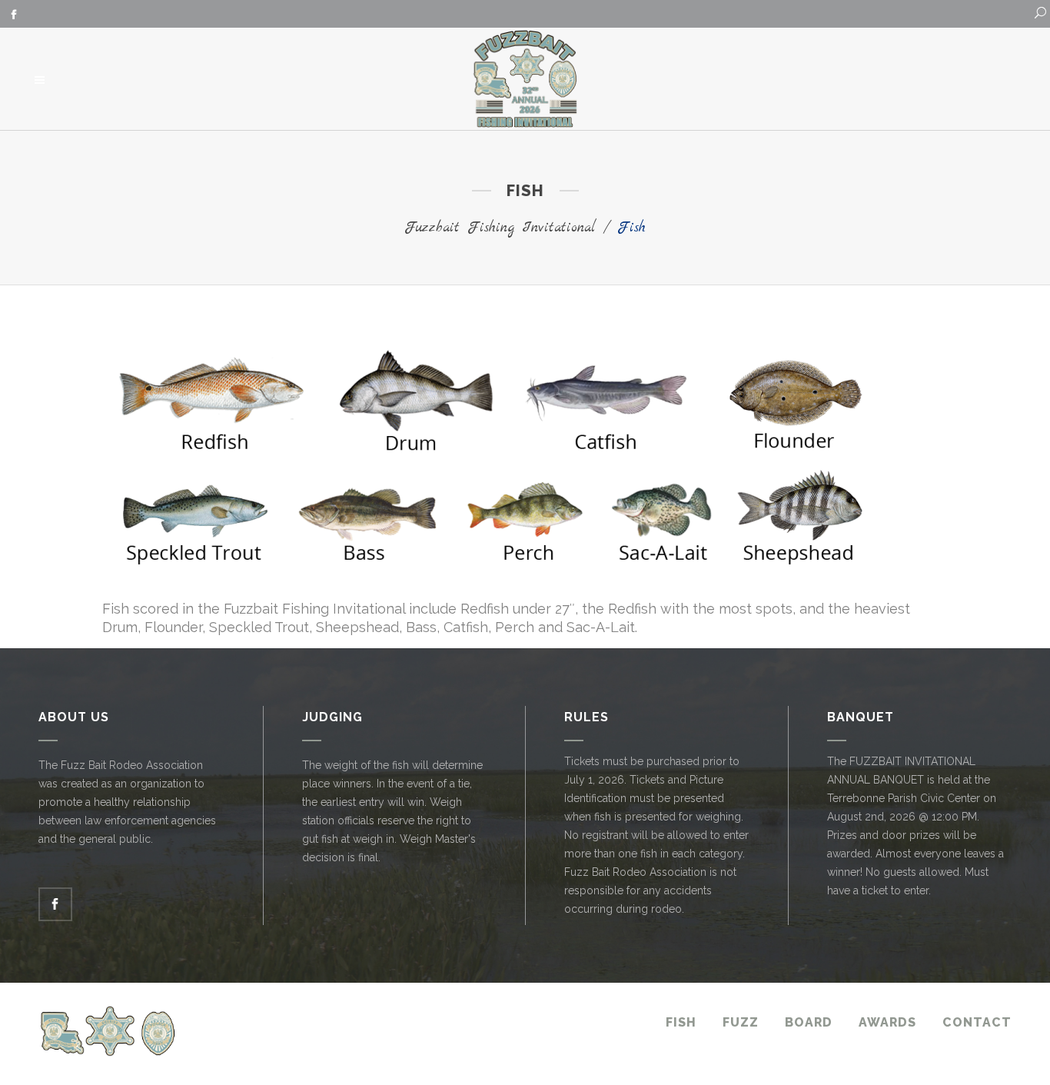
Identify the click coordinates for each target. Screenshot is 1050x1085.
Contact (977, 1022)
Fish (681, 1022)
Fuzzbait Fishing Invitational (500, 228)
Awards (887, 1022)
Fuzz (741, 1022)
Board (808, 1022)
